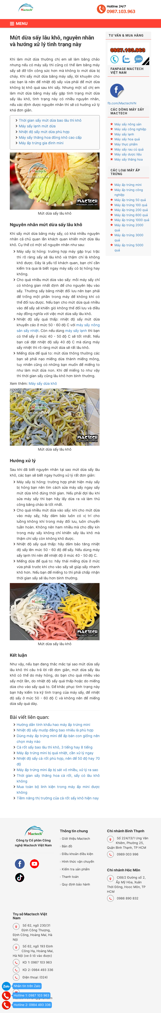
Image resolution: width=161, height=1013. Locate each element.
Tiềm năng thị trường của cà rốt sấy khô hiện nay (58, 798)
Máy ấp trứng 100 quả (130, 205)
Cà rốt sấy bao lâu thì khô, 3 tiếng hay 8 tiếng (54, 747)
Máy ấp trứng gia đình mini (41, 143)
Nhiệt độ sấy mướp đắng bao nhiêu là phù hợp (55, 730)
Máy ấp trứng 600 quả (131, 215)
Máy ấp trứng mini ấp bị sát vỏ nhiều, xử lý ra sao (57, 770)
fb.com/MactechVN (122, 103)
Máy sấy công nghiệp (130, 129)
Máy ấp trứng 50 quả (130, 200)
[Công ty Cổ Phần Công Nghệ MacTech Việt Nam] (28, 9)
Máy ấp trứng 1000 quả (131, 220)
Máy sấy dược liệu (128, 154)
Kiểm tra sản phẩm (76, 869)
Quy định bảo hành (76, 884)
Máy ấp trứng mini (128, 185)
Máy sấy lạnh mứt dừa (37, 126)
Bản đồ (67, 846)
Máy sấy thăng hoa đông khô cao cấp (50, 137)
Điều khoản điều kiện (77, 854)
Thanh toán (70, 877)
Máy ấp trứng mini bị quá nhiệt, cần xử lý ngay (55, 753)
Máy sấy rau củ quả (129, 149)
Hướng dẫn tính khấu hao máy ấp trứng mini (53, 725)
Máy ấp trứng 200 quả (131, 210)
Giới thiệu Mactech (76, 838)
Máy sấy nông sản (127, 124)
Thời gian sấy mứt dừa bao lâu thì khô (50, 120)
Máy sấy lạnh (124, 134)
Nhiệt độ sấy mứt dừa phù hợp (44, 132)
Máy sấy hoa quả (127, 139)
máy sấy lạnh (76, 331)
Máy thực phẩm (126, 144)
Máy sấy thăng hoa (128, 159)
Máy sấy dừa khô (43, 383)
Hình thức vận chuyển (78, 861)
